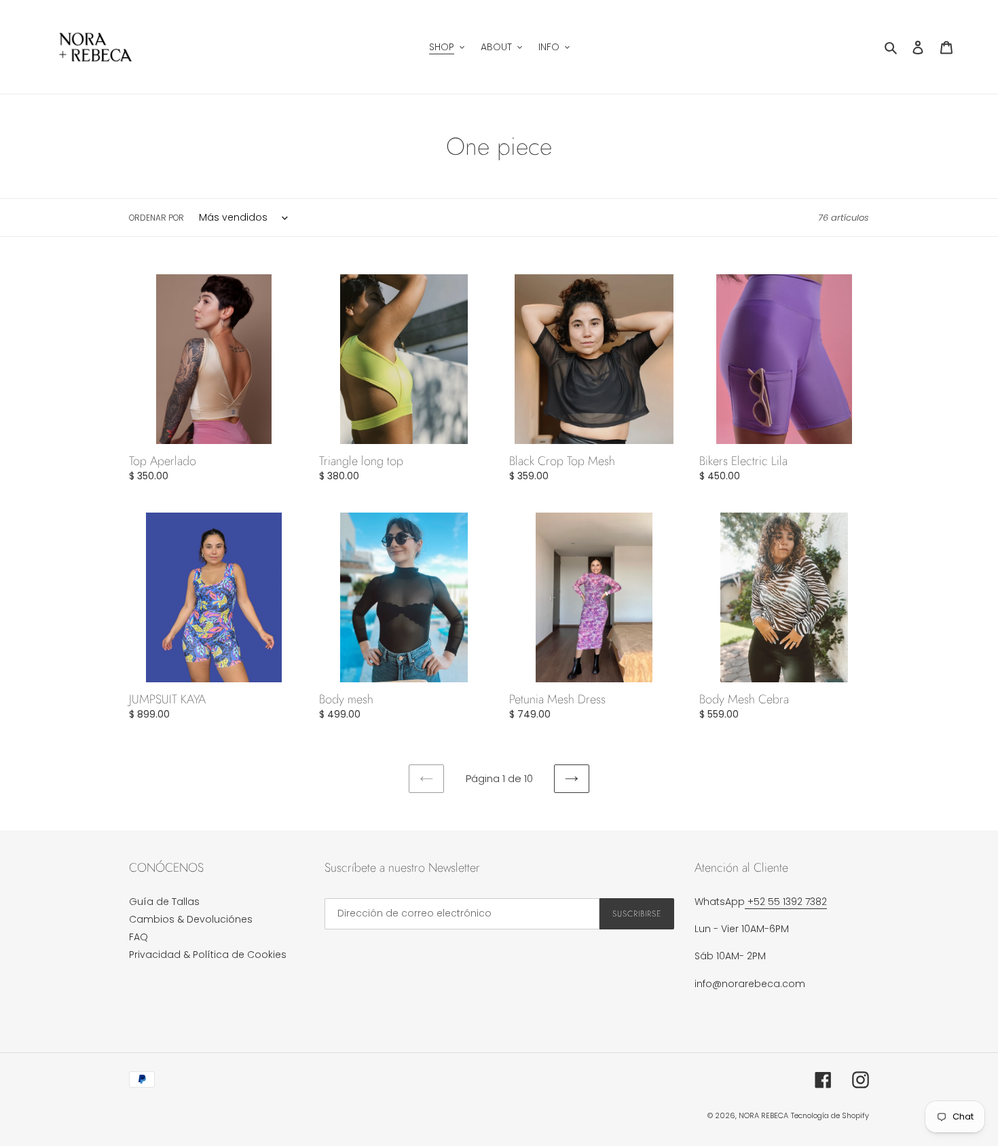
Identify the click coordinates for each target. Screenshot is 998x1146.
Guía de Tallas (164, 901)
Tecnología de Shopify (830, 1115)
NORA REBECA (763, 1115)
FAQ (138, 937)
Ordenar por (156, 217)
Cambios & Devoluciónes (191, 919)
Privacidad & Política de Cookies (208, 954)
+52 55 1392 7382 (786, 901)
